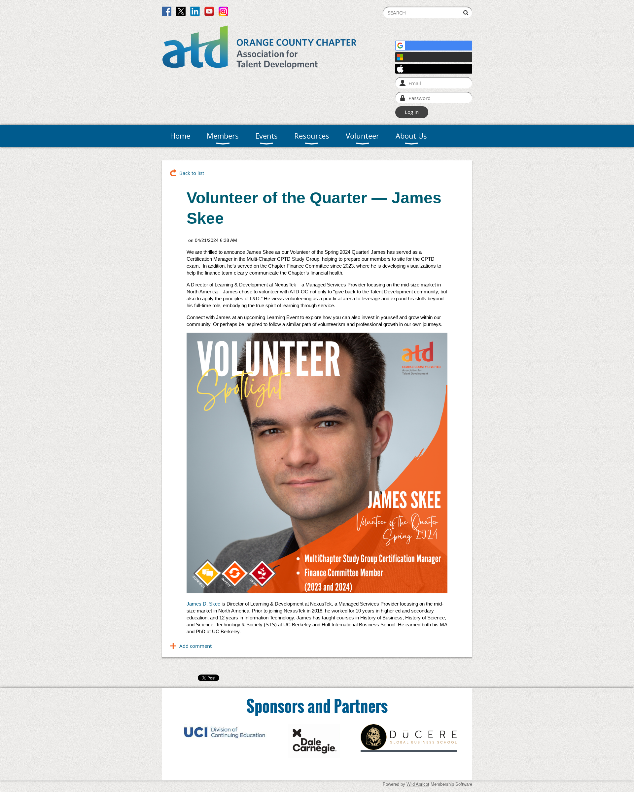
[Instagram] (223, 11)
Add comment (195, 646)
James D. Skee (203, 604)
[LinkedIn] (195, 11)
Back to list (191, 173)
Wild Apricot (417, 784)
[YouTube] (209, 11)
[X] (181, 11)
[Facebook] (166, 11)
